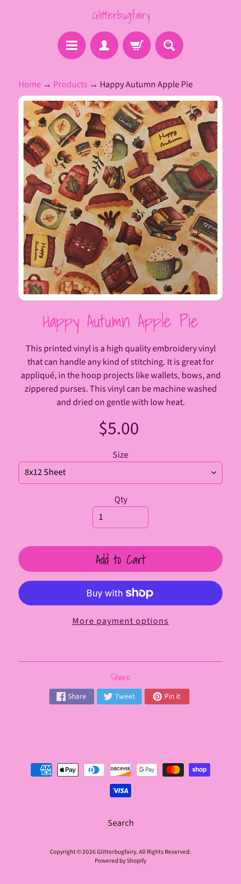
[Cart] (137, 45)
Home (29, 84)
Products (70, 84)
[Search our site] (169, 45)
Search (121, 823)
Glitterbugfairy (121, 15)
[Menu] (72, 45)
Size (120, 455)
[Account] (104, 45)
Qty (120, 499)
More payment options (120, 621)
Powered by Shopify (120, 861)
